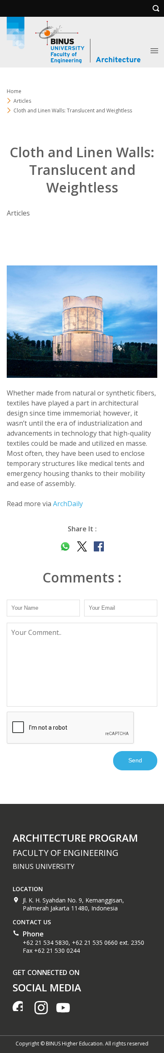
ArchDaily (68, 503)
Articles (22, 100)
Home (14, 91)
